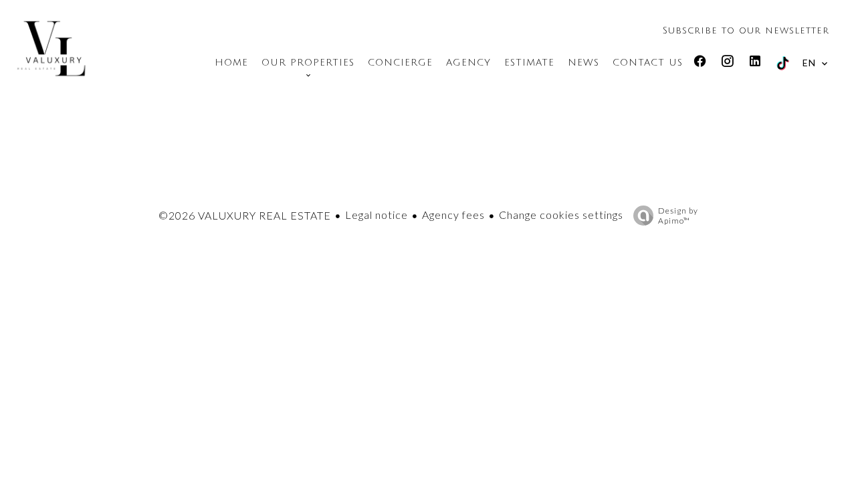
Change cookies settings (561, 214)
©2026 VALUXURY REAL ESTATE (244, 215)
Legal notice (376, 214)
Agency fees (453, 214)
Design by (678, 216)
